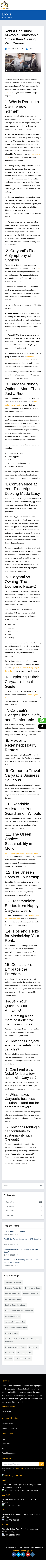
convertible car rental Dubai (16, 1327)
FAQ (3, 1448)
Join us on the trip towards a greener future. (22, 853)
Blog (3, 1439)
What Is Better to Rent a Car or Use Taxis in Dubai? (21, 1250)
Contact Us (6, 1443)
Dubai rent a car (11, 1333)
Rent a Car (24, 1202)
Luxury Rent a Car (12, 1294)
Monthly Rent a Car (30, 1294)
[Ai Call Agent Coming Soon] (42, 726)
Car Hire (8, 1358)
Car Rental (24, 1206)
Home (4, 17)
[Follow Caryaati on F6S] (12, 1476)
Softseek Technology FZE (23, 1551)
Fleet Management (9, 1453)
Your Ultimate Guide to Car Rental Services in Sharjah (22, 1340)
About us (6, 1381)
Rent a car (33, 1347)
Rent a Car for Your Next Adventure (19, 1311)
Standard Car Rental (13, 1282)
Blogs (6, 14)
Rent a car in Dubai (32, 1288)
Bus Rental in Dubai (13, 1299)
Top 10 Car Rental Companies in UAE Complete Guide (22, 1240)
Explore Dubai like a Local (15, 1305)
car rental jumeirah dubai (15, 1322)
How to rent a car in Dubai (15, 1347)
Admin (30, 49)
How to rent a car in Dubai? (14, 1231)
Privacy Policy (7, 1423)
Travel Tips (24, 1215)
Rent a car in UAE (24, 1353)
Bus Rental (24, 1211)
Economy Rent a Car (13, 1288)
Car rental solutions (23, 1358)
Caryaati (8, 93)
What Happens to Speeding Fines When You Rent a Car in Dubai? (21, 1261)
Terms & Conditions (9, 1428)
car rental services (12, 1316)
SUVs (38, 268)
